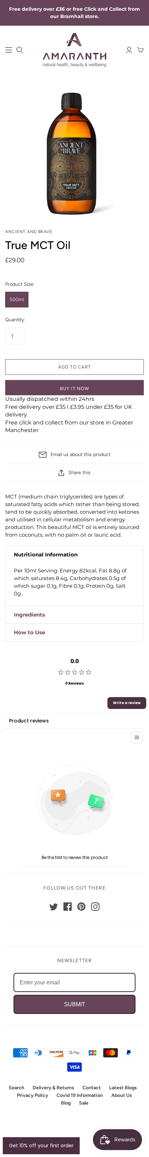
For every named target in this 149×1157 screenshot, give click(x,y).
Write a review (127, 702)
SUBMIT (74, 1004)
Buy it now (74, 388)
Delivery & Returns (53, 1088)
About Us (121, 1095)
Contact (91, 1088)
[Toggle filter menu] (137, 737)
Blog (66, 1103)
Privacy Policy (32, 1095)
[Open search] (19, 50)
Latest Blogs (123, 1088)
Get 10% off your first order (41, 1145)
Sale (83, 1103)
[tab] (74, 554)
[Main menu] (8, 50)
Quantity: (15, 320)
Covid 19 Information (79, 1095)
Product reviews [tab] (29, 720)
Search (16, 1088)
